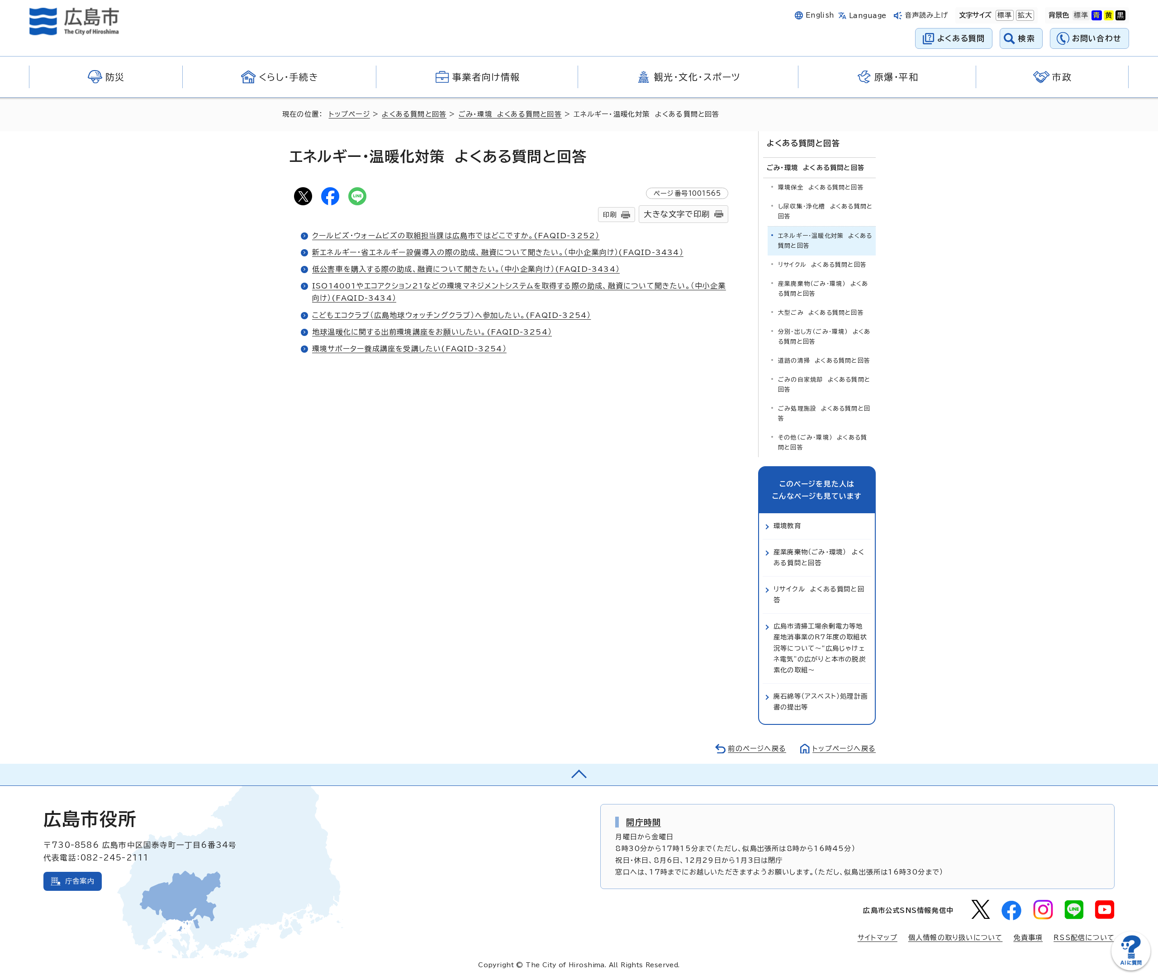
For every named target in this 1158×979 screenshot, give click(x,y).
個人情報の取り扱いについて (955, 937)
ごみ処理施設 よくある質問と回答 (824, 413)
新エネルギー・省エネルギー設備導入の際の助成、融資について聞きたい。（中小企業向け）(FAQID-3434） (497, 252)
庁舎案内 (80, 881)
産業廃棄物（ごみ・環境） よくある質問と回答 (823, 289)
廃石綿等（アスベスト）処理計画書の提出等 (821, 701)
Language (868, 15)
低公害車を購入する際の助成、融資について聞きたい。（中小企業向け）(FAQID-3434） (466, 269)
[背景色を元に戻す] (1081, 15)
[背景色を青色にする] (1096, 15)
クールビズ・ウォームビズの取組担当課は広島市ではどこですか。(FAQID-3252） (455, 235)
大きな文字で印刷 (677, 214)
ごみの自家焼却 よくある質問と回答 (824, 385)
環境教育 (787, 525)
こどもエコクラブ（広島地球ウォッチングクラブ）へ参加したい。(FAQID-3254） (451, 315)
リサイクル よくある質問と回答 (822, 265)
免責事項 (1028, 937)
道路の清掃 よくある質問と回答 (824, 361)
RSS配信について (1084, 937)
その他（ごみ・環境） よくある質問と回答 (822, 442)
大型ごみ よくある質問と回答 (821, 313)
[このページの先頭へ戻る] (579, 774)
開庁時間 (643, 822)
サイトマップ (877, 937)
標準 (1004, 15)
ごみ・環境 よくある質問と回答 (510, 114)
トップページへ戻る (844, 748)
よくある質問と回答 (414, 114)
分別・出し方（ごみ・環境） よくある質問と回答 (824, 337)
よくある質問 (961, 38)
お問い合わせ (1096, 38)
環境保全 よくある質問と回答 (821, 187)
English (820, 15)
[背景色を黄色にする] (1109, 15)
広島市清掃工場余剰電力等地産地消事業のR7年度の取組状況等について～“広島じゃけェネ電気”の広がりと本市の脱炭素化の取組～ (820, 648)
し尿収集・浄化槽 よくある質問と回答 (825, 211)
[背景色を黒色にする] (1120, 15)
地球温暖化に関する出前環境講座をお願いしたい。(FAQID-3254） (432, 332)
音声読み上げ (927, 15)
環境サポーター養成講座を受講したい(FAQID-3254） (409, 348)
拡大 (1024, 15)
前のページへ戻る (757, 748)
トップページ (349, 114)
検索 (1026, 38)
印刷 (610, 214)
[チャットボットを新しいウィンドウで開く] (1130, 968)
